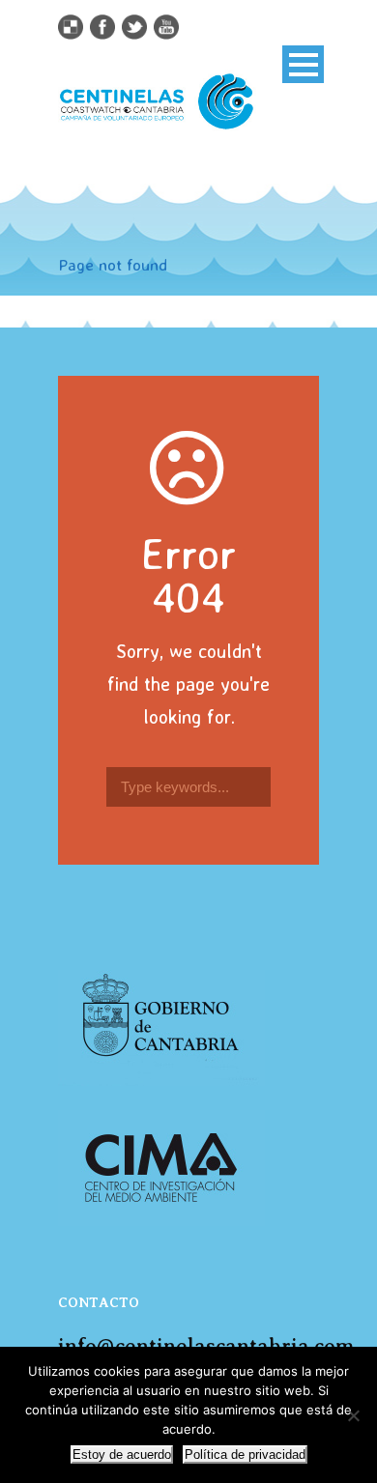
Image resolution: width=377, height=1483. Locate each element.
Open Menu (303, 64)
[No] (352, 1415)
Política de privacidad (245, 1454)
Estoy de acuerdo (121, 1454)
